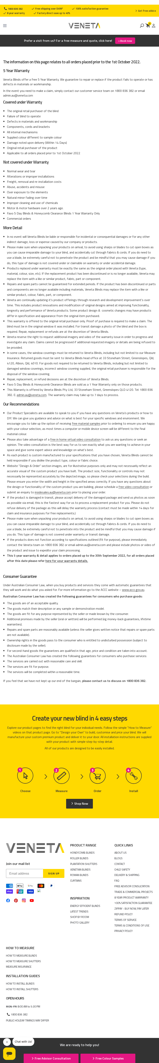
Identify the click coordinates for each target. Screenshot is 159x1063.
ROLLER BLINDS (79, 858)
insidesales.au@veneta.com (53, 492)
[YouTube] (32, 900)
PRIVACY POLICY (123, 931)
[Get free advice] (145, 10)
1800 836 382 (15, 9)
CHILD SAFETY (122, 869)
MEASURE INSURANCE (18, 967)
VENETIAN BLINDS (80, 869)
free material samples (86, 423)
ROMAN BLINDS (79, 875)
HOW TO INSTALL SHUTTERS (22, 989)
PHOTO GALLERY (79, 922)
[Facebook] (8, 900)
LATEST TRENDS (79, 911)
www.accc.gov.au (133, 589)
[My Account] (153, 25)
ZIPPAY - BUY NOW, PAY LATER (131, 908)
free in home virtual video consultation (75, 439)
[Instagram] (24, 900)
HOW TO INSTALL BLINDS (20, 983)
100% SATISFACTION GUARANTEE (133, 903)
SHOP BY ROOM (79, 917)
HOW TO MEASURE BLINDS (21, 955)
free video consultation (133, 486)
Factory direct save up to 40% (53, 13)
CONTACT (119, 864)
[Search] (142, 25)
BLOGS (118, 858)
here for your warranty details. (66, 560)
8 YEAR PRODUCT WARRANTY (131, 897)
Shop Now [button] (81, 803)
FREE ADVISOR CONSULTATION (131, 886)
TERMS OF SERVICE (125, 920)
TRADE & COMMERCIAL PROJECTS (133, 892)
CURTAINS (76, 880)
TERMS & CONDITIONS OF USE (131, 925)
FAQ (116, 880)
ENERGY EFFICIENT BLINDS (85, 906)
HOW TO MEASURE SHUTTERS (23, 961)
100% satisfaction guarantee (91, 8)
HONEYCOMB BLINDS (82, 853)
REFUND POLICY (123, 914)
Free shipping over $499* (49, 8)
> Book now (125, 41)
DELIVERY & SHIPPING (126, 875)
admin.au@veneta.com (32, 395)
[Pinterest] (16, 900)
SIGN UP (53, 873)
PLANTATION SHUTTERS (83, 864)
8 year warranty (15, 13)
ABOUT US (120, 853)
